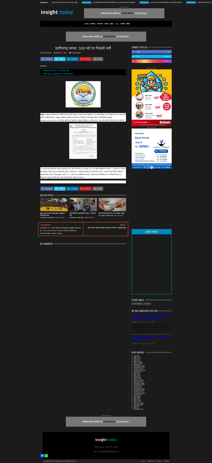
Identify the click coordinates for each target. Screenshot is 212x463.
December (137, 366)
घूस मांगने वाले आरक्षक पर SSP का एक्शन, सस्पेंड (52, 2)
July (135, 356)
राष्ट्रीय (106, 24)
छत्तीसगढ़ (92, 24)
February (137, 363)
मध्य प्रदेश (100, 24)
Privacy (159, 461)
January (136, 364)
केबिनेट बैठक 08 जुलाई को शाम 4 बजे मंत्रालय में (58, 74)
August (136, 372)
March (136, 362)
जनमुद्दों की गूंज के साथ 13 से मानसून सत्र (56, 70)
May (135, 359)
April (135, 360)
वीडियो (128, 24)
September (137, 370)
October (136, 369)
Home (143, 461)
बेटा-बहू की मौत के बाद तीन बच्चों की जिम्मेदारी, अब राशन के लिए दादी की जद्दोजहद (101, 2)
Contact (166, 461)
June (135, 357)
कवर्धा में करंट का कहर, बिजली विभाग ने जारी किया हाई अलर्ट (153, 2)
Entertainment (137, 303)
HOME (86, 24)
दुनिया (111, 24)
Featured (147, 303)
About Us (151, 461)
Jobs (116, 24)
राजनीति (122, 24)
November (137, 367)
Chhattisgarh (74, 2)
